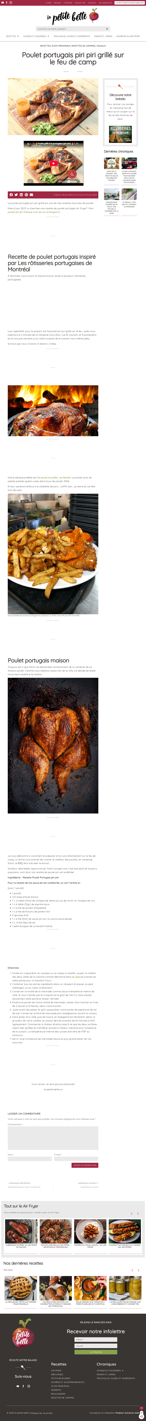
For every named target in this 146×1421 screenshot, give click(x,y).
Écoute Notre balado (23, 1360)
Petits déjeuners (60, 1378)
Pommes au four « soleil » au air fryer (90, 1246)
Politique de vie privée (41, 1413)
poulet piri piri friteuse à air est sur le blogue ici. (34, 212)
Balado (57, 3)
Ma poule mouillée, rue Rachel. (54, 477)
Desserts (56, 1390)
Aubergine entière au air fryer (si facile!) (21, 1246)
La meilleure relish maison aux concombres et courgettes (125, 1303)
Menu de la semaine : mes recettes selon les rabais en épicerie (111, 175)
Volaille (101, 45)
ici (30, 855)
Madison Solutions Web (127, 1413)
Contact (92, 3)
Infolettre (80, 3)
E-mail (58, 1155)
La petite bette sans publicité (130, 3)
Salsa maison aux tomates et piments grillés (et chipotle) (90, 1303)
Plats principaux (61, 45)
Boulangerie (58, 1394)
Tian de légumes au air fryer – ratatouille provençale (56, 1246)
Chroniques (106, 1364)
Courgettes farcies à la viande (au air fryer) (124, 1246)
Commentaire (15, 1124)
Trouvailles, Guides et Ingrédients (71, 36)
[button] (11, 194)
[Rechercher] (107, 28)
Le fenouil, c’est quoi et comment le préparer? (129, 204)
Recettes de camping (83, 45)
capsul (78, 976)
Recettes (11, 36)
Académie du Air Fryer (128, 36)
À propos (68, 3)
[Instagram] (10, 2)
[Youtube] (2, 2)
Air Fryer (56, 1370)
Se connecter (105, 3)
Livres (48, 3)
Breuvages (57, 1374)
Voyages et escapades (34, 36)
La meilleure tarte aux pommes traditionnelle (20, 1303)
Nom (11, 1155)
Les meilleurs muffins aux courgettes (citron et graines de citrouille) (55, 1304)
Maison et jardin (103, 36)
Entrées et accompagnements (67, 1382)
